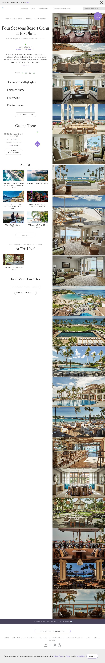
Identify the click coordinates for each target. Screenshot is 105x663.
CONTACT (52, 640)
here (27, 2)
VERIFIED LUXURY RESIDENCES (25, 637)
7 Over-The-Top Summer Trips (13, 226)
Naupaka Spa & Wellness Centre (14, 269)
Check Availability (13, 151)
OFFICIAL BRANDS (57, 637)
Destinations (24, 9)
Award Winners (43, 9)
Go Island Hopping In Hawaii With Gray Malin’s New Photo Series (13, 185)
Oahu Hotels (10, 18)
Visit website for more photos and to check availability (51, 621)
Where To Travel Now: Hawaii (37, 183)
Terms (68, 656)
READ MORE (25, 65)
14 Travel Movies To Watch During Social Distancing (37, 205)
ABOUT (7, 637)
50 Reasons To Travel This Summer (37, 226)
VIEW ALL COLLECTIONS (25, 293)
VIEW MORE (25, 235)
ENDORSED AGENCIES (75, 637)
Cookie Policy (81, 656)
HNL (10, 145)
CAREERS (43, 637)
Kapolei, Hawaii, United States (32, 18)
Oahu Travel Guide (25, 114)
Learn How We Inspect (25, 49)
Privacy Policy (58, 656)
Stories (33, 9)
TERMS (88, 637)
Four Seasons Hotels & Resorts (25, 287)
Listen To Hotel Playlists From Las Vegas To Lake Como (14, 206)
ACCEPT (92, 656)
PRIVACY (97, 637)
